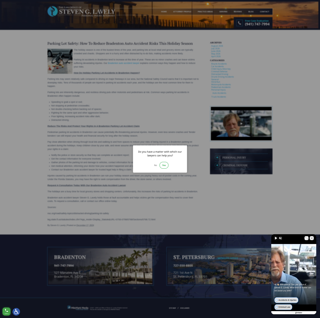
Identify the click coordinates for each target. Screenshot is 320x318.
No (155, 165)
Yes (164, 165)
